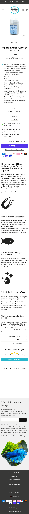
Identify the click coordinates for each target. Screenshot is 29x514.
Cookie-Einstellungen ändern (14, 508)
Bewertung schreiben (14, 359)
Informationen (14, 472)
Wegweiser (14, 489)
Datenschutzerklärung (18, 436)
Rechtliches (14, 493)
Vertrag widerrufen (14, 484)
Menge (14, 116)
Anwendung (14, 339)
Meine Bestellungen (14, 479)
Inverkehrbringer (14, 343)
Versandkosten (19, 58)
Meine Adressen (14, 481)
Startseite (14, 42)
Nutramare (14, 45)
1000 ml (18, 112)
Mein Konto (14, 476)
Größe (14, 108)
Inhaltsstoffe (14, 336)
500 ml (10, 112)
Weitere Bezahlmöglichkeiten (14, 150)
